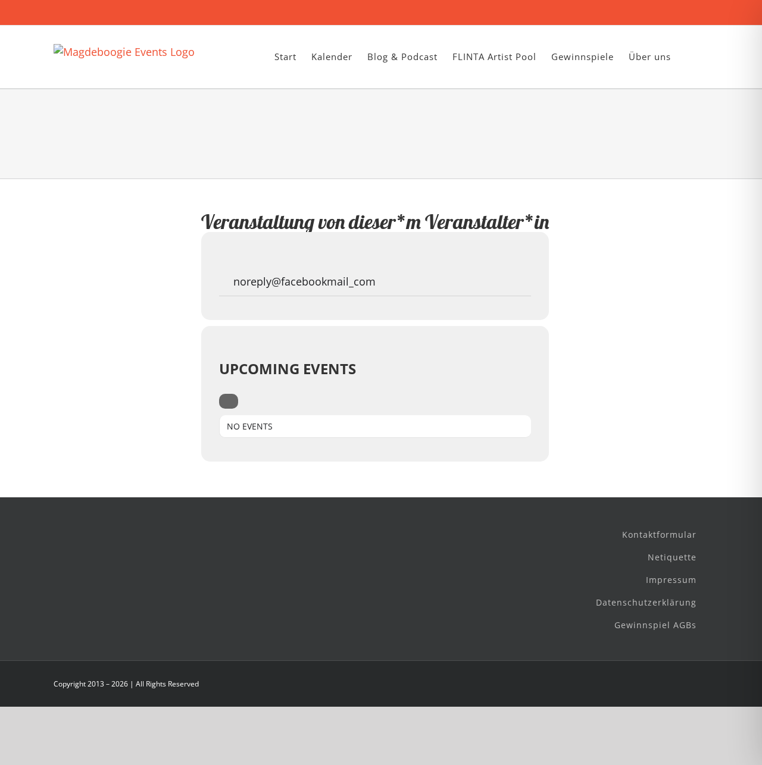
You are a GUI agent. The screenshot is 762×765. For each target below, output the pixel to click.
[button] (690, 57)
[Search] (228, 401)
